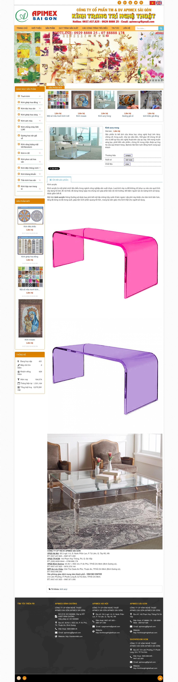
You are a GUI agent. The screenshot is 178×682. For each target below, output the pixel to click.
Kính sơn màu (26, 120)
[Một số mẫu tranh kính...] (30, 276)
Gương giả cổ (81, 116)
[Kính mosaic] (30, 318)
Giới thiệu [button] (36, 28)
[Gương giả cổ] (81, 100)
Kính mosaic (30, 339)
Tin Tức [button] (115, 28)
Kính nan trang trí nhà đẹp (151, 116)
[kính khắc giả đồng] (104, 100)
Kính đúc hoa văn (28, 108)
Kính (127, 164)
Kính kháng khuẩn (28, 174)
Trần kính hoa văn (28, 180)
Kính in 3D (25, 153)
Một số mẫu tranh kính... (30, 289)
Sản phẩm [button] (50, 28)
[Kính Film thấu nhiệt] (127, 100)
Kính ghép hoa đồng (29, 102)
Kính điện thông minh (30, 168)
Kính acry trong (58, 116)
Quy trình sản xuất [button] (68, 28)
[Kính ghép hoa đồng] (30, 245)
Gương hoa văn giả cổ (29, 136)
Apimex (128, 156)
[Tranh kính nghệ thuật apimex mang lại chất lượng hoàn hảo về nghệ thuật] (37, 15)
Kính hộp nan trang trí (29, 187)
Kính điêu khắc (30, 226)
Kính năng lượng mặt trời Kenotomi (29, 145)
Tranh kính (25, 96)
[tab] (59, 179)
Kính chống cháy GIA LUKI (29, 128)
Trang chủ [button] (22, 28)
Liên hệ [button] (126, 28)
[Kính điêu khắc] (30, 215)
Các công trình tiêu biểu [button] (95, 28)
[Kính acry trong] (58, 100)
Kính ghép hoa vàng (29, 114)
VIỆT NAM (128, 160)
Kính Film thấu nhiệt (127, 116)
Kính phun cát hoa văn (28, 160)
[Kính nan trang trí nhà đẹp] (151, 100)
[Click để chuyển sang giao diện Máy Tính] (24, 678)
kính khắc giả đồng (104, 116)
